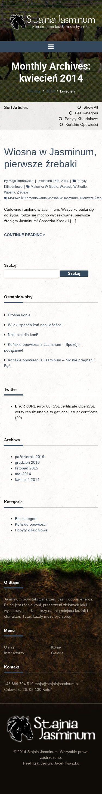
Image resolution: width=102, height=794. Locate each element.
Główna (34, 91)
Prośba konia (19, 315)
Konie (56, 647)
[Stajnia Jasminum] (51, 21)
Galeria (57, 653)
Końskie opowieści (82, 124)
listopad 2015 (26, 468)
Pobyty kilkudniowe (81, 119)
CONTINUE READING (24, 235)
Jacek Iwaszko (66, 763)
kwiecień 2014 (27, 479)
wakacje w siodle (73, 187)
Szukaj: (11, 265)
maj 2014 (23, 474)
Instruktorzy (14, 653)
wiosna (9, 192)
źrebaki (22, 192)
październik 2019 (29, 456)
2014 (50, 91)
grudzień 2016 (27, 462)
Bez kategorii (86, 113)
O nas (9, 647)
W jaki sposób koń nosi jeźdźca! (35, 325)
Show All (91, 107)
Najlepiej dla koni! (23, 334)
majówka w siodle (44, 187)
